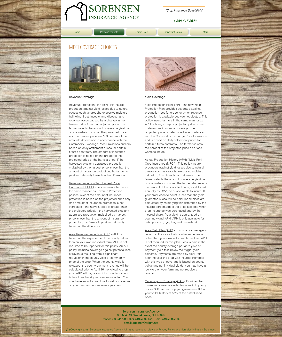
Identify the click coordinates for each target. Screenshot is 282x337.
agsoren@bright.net (145, 323)
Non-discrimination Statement (198, 329)
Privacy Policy (166, 329)
